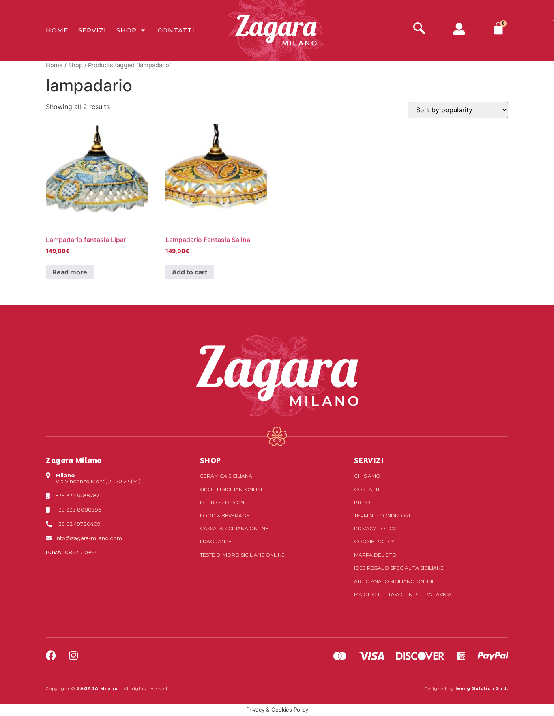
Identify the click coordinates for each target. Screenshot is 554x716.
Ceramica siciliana (226, 476)
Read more (69, 272)
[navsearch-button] (419, 29)
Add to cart (189, 272)
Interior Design (222, 502)
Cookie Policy (374, 541)
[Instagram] (73, 655)
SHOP (210, 460)
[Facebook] (51, 655)
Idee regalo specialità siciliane (399, 568)
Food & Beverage (224, 515)
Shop (126, 30)
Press (362, 502)
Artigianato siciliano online (394, 581)
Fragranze (216, 541)
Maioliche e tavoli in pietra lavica (402, 594)
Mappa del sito (375, 555)
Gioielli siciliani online (232, 489)
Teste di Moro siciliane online (242, 555)
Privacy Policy (375, 528)
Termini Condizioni (382, 515)
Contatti (176, 30)
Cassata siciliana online (234, 528)
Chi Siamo (367, 476)
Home (57, 30)
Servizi (92, 30)
